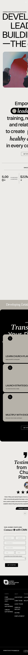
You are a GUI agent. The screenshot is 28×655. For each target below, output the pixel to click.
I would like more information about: (13, 556)
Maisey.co (16, 650)
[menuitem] (11, 599)
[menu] (25, 2)
